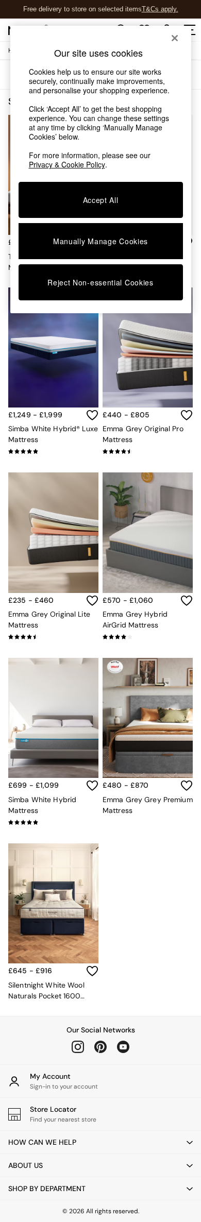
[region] (100, 169)
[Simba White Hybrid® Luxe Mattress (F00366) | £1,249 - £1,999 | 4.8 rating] (53, 451)
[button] (100, 1142)
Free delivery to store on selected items (82, 9)
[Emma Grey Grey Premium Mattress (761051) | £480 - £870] (148, 718)
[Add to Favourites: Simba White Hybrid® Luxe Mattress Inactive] (92, 415)
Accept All (101, 200)
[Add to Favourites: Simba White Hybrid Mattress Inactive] (92, 785)
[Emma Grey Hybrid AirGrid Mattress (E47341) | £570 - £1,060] (148, 532)
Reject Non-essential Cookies (100, 282)
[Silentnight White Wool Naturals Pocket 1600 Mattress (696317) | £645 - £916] (53, 903)
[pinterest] (100, 1047)
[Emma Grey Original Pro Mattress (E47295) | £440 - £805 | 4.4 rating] (148, 451)
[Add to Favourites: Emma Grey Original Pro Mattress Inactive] (186, 415)
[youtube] (123, 1047)
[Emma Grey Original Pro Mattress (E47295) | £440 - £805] (148, 347)
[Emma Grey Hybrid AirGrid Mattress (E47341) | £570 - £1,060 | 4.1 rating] (148, 637)
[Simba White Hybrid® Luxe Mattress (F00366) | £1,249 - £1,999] (53, 347)
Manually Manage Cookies (100, 241)
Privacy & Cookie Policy (67, 164)
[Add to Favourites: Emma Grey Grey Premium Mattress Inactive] (186, 785)
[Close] (174, 38)
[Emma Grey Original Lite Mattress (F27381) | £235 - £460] (53, 532)
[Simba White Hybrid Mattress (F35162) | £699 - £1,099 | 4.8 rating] (53, 822)
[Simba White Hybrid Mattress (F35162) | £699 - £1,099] (53, 718)
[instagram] (77, 1047)
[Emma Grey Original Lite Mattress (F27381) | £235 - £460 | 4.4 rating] (53, 637)
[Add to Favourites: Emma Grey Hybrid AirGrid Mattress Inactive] (186, 601)
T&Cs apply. (160, 9)
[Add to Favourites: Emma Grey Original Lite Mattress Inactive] (92, 601)
